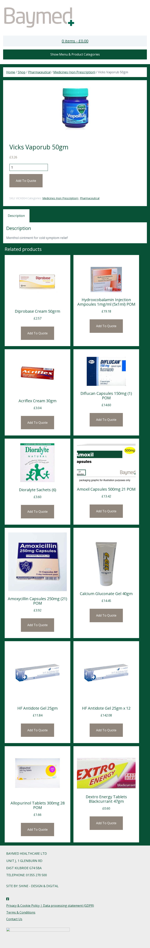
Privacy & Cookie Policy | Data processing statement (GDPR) (50, 905)
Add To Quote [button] (37, 333)
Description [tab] (16, 216)
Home (10, 72)
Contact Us (14, 919)
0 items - (75, 41)
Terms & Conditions (20, 912)
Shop (21, 72)
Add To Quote (26, 181)
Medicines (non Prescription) (74, 72)
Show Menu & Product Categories (75, 54)
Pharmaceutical (39, 72)
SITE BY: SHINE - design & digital (32, 886)
